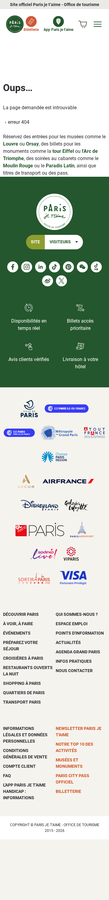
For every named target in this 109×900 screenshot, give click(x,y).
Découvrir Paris (21, 614)
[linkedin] (40, 266)
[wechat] (82, 266)
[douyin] (96, 266)
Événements (17, 633)
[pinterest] (68, 266)
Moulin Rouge (18, 166)
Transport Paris (22, 702)
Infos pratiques (74, 661)
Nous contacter (74, 670)
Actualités (68, 642)
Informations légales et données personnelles (25, 735)
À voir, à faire (18, 623)
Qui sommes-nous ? (77, 614)
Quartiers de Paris (24, 692)
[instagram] (26, 266)
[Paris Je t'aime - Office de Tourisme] (15, 24)
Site (35, 242)
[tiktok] (54, 266)
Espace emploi (72, 623)
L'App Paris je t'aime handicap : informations (24, 791)
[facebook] (12, 266)
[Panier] (82, 24)
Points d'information (80, 633)
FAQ (7, 775)
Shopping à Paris (22, 683)
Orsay (32, 144)
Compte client (19, 766)
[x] (61, 280)
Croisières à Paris (23, 658)
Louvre (10, 144)
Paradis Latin (60, 166)
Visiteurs (60, 242)
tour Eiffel (63, 151)
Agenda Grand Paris (78, 651)
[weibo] (47, 280)
